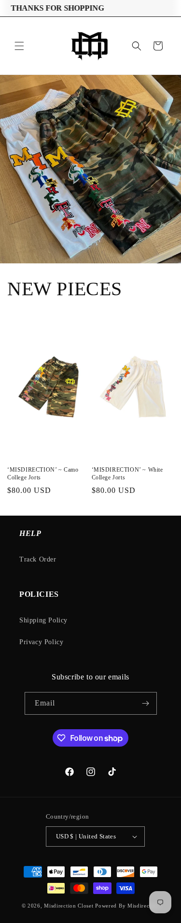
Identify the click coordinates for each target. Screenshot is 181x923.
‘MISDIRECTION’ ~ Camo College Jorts (43, 473)
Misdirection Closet (69, 906)
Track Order (37, 559)
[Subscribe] (145, 703)
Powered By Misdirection (127, 906)
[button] (19, 46)
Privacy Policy (41, 642)
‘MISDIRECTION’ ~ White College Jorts (127, 473)
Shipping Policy (43, 620)
